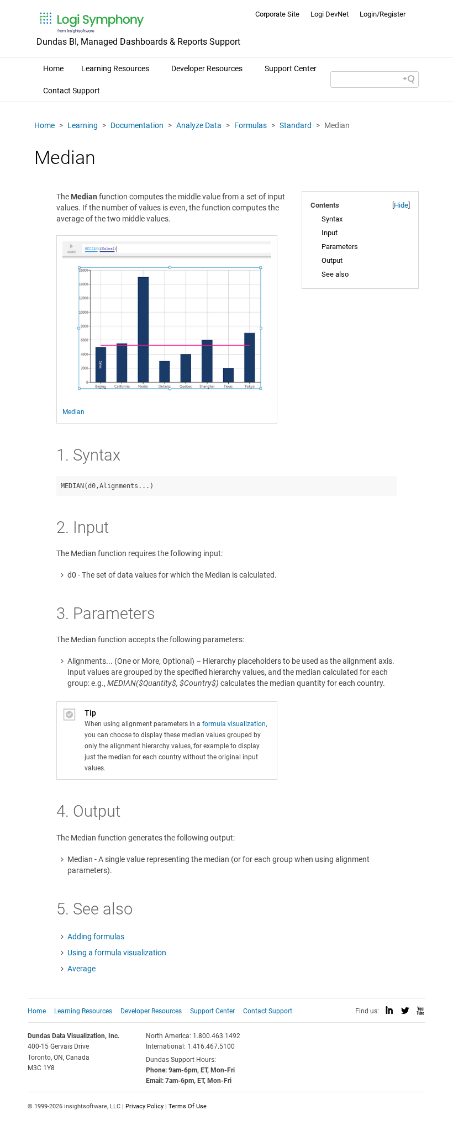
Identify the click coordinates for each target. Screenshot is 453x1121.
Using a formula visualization (116, 952)
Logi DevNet (329, 14)
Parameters (340, 246)
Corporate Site (277, 14)
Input (330, 233)
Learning (82, 125)
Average (81, 968)
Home (53, 68)
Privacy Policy (144, 1106)
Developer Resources (207, 68)
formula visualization (234, 724)
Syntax (332, 219)
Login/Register (382, 14)
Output (332, 260)
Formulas (250, 125)
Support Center (291, 68)
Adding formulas (95, 936)
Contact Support (71, 90)
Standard (296, 125)
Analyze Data (199, 125)
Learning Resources (115, 68)
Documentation (137, 125)
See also (335, 274)
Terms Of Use (187, 1106)
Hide (401, 205)
